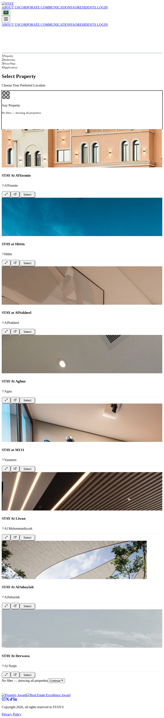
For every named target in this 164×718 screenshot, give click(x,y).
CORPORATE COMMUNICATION (44, 7)
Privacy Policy (11, 714)
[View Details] (6, 194)
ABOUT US (10, 7)
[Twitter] (7, 700)
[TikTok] (11, 700)
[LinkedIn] (15, 700)
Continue (55, 680)
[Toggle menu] (6, 19)
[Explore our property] (15, 194)
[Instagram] (4, 700)
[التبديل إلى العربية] (6, 12)
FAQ (73, 7)
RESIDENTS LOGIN (92, 7)
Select (27, 194)
